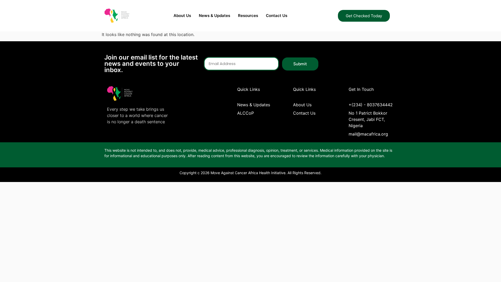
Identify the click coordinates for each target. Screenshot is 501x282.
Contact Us (276, 15)
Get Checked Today (364, 15)
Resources (248, 15)
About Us (182, 15)
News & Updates (214, 15)
